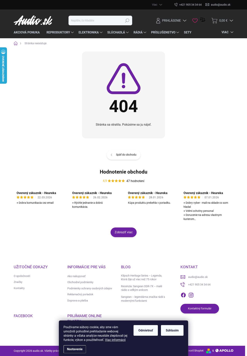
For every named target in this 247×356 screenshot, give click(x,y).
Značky (18, 282)
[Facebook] (183, 294)
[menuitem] (28, 32)
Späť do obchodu (126, 154)
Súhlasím (172, 330)
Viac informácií (115, 340)
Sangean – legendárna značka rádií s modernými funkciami (143, 298)
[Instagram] (191, 294)
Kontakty (19, 288)
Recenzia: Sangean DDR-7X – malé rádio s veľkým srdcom (141, 288)
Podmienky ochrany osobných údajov (89, 288)
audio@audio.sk (198, 276)
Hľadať (127, 20)
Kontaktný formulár (199, 308)
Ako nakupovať (76, 276)
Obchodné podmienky (80, 282)
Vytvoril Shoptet (194, 350)
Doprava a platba (77, 300)
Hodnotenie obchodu (123, 172)
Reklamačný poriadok (80, 294)
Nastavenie (75, 349)
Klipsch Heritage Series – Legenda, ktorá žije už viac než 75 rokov (141, 277)
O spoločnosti (22, 276)
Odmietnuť (145, 330)
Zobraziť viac (124, 232)
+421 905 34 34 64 (199, 284)
